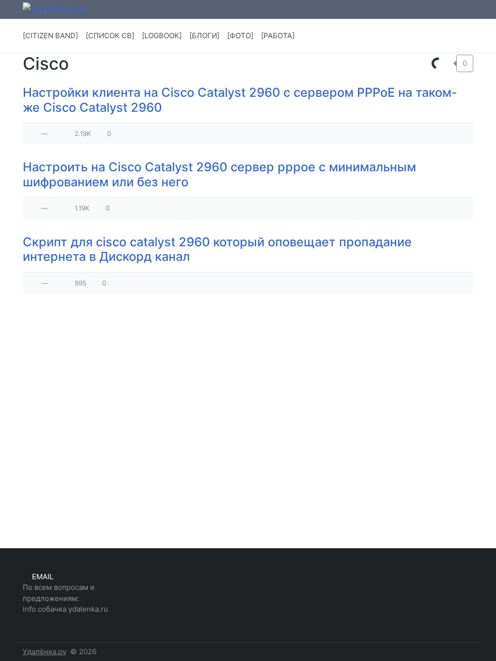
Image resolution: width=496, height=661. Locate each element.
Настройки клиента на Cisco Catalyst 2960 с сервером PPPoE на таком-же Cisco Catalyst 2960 (240, 100)
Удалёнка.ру (44, 651)
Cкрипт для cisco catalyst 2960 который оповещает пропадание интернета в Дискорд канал (217, 249)
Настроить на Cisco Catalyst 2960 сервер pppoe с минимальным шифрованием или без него (219, 174)
